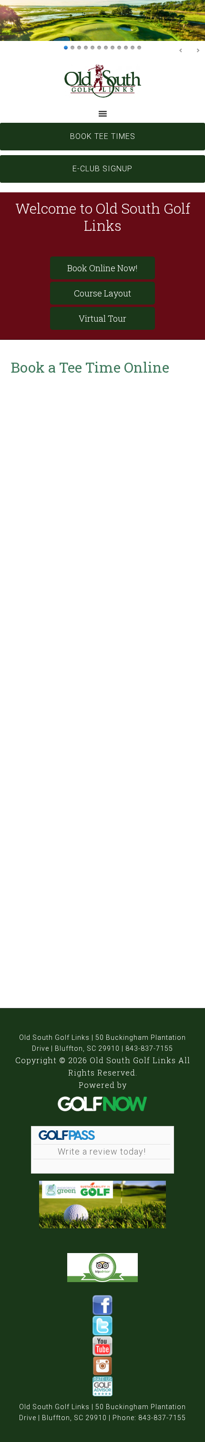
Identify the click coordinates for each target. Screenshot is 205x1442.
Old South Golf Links (103, 81)
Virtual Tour (102, 318)
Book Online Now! (102, 268)
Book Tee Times (102, 136)
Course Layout (102, 293)
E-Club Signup (102, 168)
